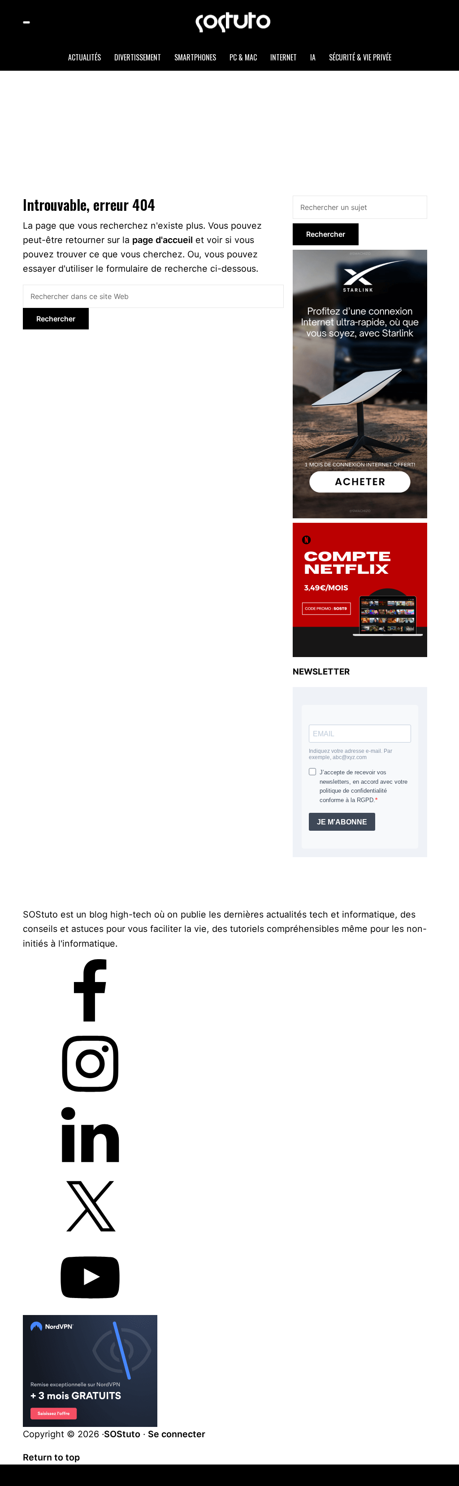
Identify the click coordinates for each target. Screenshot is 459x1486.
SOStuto (122, 1434)
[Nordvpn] (90, 1322)
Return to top (51, 1457)
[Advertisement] (240, 131)
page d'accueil (162, 240)
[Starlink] (360, 255)
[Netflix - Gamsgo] (360, 528)
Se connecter (176, 1434)
